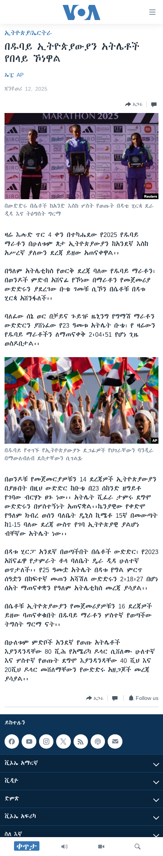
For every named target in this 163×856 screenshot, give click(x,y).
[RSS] (81, 741)
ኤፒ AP (14, 74)
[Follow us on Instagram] (46, 741)
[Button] (134, 104)
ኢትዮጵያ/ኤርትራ (28, 33)
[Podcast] (98, 741)
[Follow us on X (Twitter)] (63, 741)
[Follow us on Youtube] (29, 741)
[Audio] (64, 846)
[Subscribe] (115, 741)
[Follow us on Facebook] (12, 741)
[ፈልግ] (137, 846)
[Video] (101, 846)
